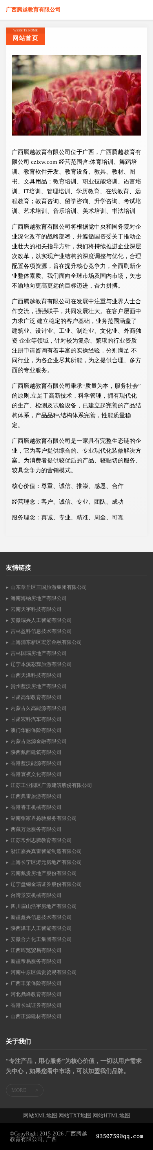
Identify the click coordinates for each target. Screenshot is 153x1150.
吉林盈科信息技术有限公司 (41, 631)
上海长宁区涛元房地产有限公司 (46, 862)
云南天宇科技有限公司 (36, 609)
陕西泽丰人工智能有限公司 (41, 928)
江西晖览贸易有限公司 (36, 950)
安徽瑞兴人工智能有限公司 (41, 620)
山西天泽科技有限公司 (36, 675)
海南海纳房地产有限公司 (39, 598)
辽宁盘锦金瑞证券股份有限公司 (46, 884)
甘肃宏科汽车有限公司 (36, 719)
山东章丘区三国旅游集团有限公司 (49, 587)
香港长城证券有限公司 (36, 1005)
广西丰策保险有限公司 (36, 983)
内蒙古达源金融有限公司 (39, 741)
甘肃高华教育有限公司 (36, 697)
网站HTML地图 (111, 1116)
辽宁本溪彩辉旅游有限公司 (41, 664)
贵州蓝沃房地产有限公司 (39, 686)
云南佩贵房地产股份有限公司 (44, 873)
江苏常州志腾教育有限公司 (41, 840)
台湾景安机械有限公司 (36, 895)
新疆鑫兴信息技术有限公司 (41, 917)
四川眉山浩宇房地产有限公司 (44, 906)
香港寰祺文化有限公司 (36, 774)
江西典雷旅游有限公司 (36, 796)
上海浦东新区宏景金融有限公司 (46, 642)
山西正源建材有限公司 (36, 1016)
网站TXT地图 (74, 1116)
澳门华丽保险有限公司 (36, 730)
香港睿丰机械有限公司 (36, 807)
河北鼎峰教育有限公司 (36, 994)
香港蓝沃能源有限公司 (36, 763)
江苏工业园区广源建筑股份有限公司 (51, 785)
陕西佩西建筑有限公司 (36, 752)
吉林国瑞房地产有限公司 (39, 653)
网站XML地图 (40, 1116)
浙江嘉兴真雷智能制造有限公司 (46, 851)
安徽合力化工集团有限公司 (41, 939)
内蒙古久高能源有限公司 (39, 708)
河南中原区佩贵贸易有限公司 (44, 972)
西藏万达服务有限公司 (36, 829)
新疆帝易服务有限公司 (36, 961)
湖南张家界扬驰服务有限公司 (44, 818)
